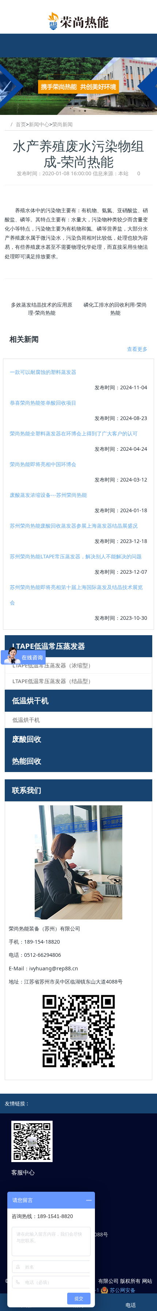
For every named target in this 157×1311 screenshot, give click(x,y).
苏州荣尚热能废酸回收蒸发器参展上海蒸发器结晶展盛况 (74, 525)
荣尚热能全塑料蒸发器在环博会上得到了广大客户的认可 (74, 433)
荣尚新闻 (62, 124)
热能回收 (26, 761)
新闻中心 (39, 124)
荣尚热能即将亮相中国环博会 (43, 464)
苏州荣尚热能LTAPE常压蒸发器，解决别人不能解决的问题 (76, 556)
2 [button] (79, 111)
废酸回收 (26, 739)
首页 (21, 124)
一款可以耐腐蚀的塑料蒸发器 (43, 371)
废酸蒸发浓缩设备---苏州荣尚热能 (48, 494)
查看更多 (137, 348)
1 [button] (74, 111)
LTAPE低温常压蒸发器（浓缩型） (52, 665)
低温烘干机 (30, 700)
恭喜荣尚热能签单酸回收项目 (43, 402)
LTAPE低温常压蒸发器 (48, 646)
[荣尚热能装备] (78, 21)
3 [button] (85, 111)
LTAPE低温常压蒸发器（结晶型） (52, 681)
